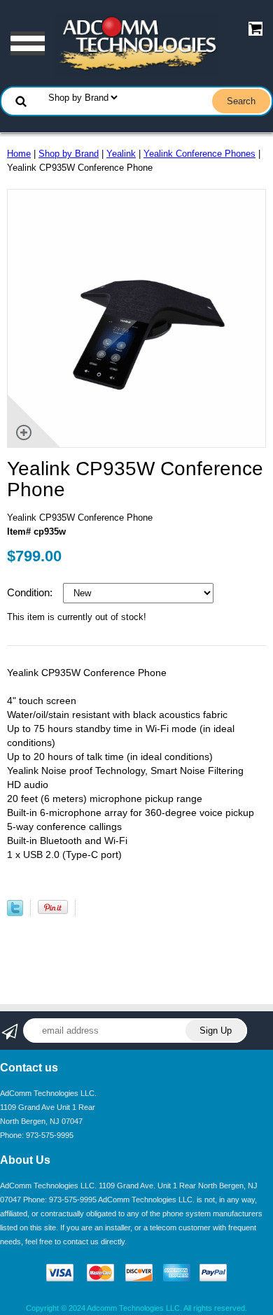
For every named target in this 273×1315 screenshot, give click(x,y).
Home (19, 153)
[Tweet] (15, 913)
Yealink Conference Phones (199, 153)
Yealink (121, 153)
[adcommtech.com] (136, 43)
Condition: (31, 592)
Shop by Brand (68, 153)
